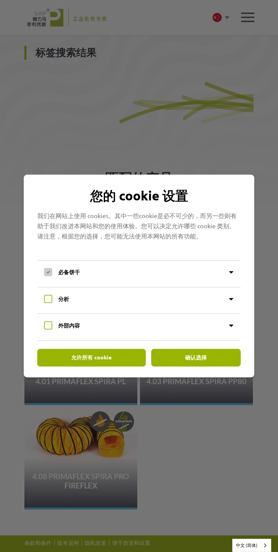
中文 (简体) (246, 545)
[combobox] (251, 545)
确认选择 (196, 357)
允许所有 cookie (91, 357)
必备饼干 (69, 271)
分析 (63, 298)
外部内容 (69, 325)
